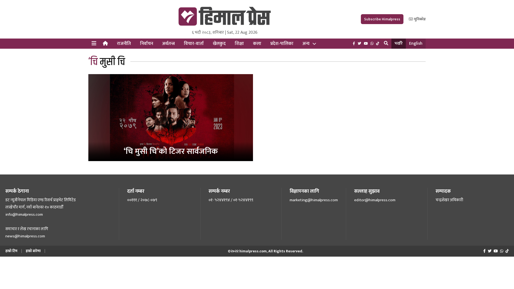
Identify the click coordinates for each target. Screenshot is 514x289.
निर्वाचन (146, 43)
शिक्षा (239, 43)
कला (257, 43)
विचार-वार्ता (194, 43)
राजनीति (124, 43)
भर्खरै (399, 43)
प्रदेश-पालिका (281, 43)
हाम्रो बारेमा (33, 251)
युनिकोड (419, 19)
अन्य (306, 43)
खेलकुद (219, 43)
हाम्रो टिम (11, 251)
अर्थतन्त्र (168, 43)
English (415, 43)
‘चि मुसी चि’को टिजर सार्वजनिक (171, 151)
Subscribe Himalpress (382, 19)
